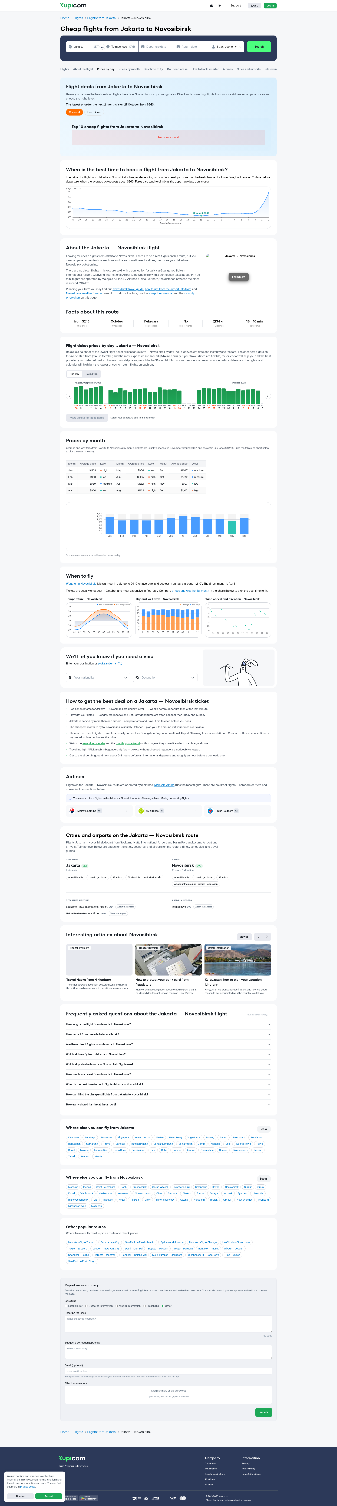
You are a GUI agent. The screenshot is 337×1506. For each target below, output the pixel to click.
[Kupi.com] (73, 6)
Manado (215, 1143)
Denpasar (73, 1137)
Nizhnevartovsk (77, 1206)
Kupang (177, 1150)
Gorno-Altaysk (160, 1187)
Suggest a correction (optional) (82, 1342)
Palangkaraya (240, 1150)
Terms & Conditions (251, 1474)
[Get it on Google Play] (88, 1498)
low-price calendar (161, 293)
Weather (117, 877)
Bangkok (120, 1143)
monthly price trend (128, 743)
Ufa (95, 1199)
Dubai (71, 1193)
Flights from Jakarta (101, 18)
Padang (210, 1137)
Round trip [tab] (92, 374)
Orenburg (263, 1199)
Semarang (92, 1143)
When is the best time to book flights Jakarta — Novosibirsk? (104, 1084)
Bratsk (213, 1199)
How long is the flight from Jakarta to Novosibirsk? (98, 1024)
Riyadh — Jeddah (233, 1248)
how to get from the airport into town (168, 289)
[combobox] (86, 47)
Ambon (191, 1150)
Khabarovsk (105, 1193)
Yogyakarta (193, 1137)
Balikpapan (74, 1143)
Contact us (210, 1463)
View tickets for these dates (87, 418)
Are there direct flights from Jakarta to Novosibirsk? (99, 1044)
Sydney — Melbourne (172, 1242)
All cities (209, 1484)
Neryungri (199, 1199)
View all (244, 937)
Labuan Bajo (101, 1150)
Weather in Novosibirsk (81, 584)
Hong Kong (120, 1150)
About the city (75, 877)
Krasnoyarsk (140, 1187)
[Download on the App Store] (68, 1498)
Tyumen (242, 1193)
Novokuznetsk (143, 1193)
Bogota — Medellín (158, 1248)
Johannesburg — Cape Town (203, 1254)
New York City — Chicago (203, 1242)
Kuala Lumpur (142, 1137)
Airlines (228, 69)
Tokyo (259, 1143)
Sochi (124, 1187)
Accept (49, 1496)
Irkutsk (87, 1187)
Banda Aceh (138, 1150)
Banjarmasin (186, 1143)
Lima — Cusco (232, 1254)
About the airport (125, 906)
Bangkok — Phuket (208, 1248)
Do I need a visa (177, 69)
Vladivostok (86, 1193)
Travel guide (211, 1468)
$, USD (254, 5)
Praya (107, 1143)
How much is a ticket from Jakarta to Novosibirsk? (98, 1074)
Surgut (248, 1187)
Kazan (215, 1187)
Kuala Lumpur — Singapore (167, 1254)
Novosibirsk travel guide (128, 289)
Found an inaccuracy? (257, 1014)
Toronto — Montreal (105, 1254)
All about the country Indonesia (144, 877)
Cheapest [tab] (74, 112)
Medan (160, 1137)
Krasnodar (201, 1187)
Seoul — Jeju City (110, 1242)
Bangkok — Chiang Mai (134, 1254)
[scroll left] (69, 396)
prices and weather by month (190, 591)
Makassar (106, 1137)
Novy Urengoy (244, 1199)
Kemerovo (123, 1193)
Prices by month (129, 69)
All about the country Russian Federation (196, 884)
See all (264, 1129)
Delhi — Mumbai (134, 1248)
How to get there (98, 877)
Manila (98, 1156)
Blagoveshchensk (78, 1199)
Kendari (258, 1150)
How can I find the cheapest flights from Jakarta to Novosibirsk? (107, 1094)
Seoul (71, 1150)
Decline (20, 1496)
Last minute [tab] (94, 112)
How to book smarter (205, 69)
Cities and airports (248, 69)
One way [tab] (74, 374)
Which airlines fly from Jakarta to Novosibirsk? (95, 1054)
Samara (172, 1193)
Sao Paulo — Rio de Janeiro (140, 1242)
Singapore (123, 1137)
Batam (223, 1137)
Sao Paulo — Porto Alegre (82, 1261)
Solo (228, 1143)
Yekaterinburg (182, 1187)
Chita (159, 1193)
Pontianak (256, 1137)
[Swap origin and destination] (102, 47)
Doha (164, 1150)
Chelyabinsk (232, 1187)
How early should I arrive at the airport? (91, 1104)
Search (259, 47)
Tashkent (108, 1199)
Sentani (84, 1156)
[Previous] (258, 937)
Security (246, 1463)
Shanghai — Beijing (78, 1254)
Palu (153, 1150)
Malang (84, 1150)
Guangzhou (207, 1150)
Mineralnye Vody (165, 1199)
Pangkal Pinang (139, 1143)
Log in (270, 5)
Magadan (96, 1206)
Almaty (227, 1199)
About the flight (83, 69)
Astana (184, 1199)
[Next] (267, 937)
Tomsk (200, 1193)
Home (64, 18)
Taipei (71, 1156)
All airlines (210, 1479)
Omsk (260, 1187)
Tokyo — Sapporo (77, 1248)
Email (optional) (74, 1365)
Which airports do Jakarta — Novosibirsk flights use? (99, 1064)
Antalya (214, 1193)
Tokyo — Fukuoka (183, 1248)
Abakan (187, 1193)
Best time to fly (153, 69)
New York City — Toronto (81, 1242)
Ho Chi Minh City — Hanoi (236, 1242)
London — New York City (106, 1248)
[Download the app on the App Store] (211, 5)
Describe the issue (75, 1313)
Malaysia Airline (164, 785)
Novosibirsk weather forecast (84, 293)
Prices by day (105, 69)
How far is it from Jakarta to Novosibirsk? (92, 1034)
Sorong (223, 1150)
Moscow (73, 1187)
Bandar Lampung (163, 1143)
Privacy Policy (248, 1468)
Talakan (134, 1199)
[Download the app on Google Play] (219, 5)
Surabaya (90, 1137)
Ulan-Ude (258, 1193)
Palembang (175, 1137)
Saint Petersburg (105, 1187)
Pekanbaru (239, 1137)
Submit (264, 1412)
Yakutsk (228, 1193)
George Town (243, 1143)
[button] (76, 398)
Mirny (147, 1199)
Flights (78, 18)
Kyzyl (122, 1199)
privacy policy (27, 1486)
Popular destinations (215, 1474)
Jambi (201, 1143)
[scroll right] (268, 396)
